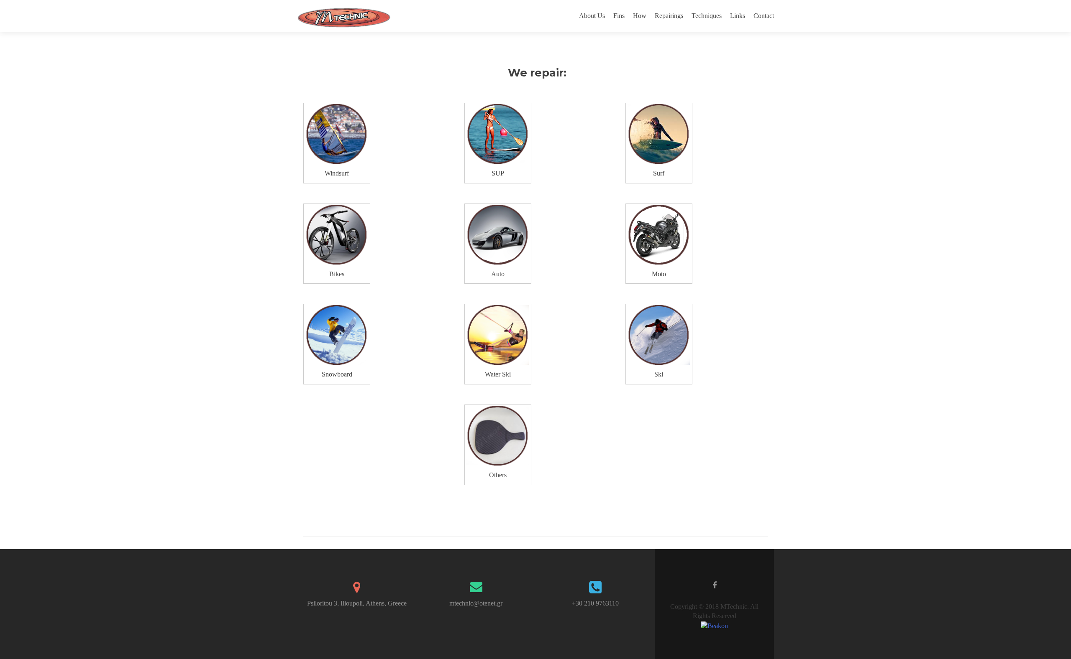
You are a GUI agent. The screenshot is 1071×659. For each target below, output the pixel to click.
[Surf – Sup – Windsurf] (337, 134)
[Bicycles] (337, 235)
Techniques (707, 15)
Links (737, 15)
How (639, 15)
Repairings (669, 15)
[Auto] (498, 235)
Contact (763, 15)
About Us (592, 15)
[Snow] (337, 335)
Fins (619, 15)
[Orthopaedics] (498, 436)
